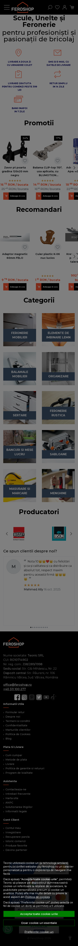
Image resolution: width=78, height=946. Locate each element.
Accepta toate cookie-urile (39, 914)
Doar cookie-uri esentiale (39, 923)
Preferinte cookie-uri (39, 932)
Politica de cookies (37, 897)
